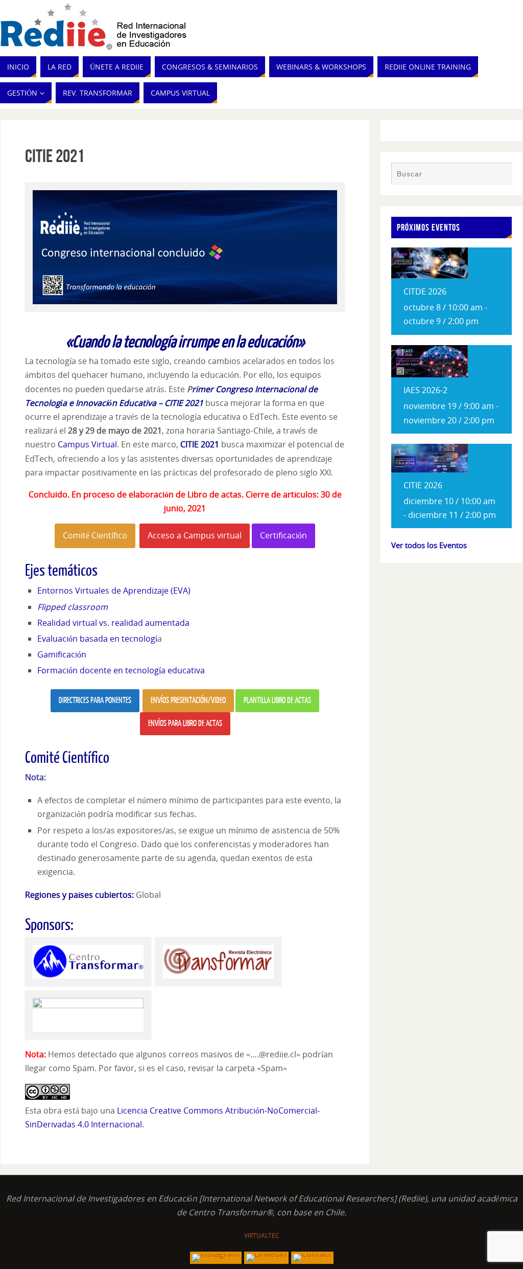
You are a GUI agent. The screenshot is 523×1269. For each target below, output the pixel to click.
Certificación (283, 535)
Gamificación (61, 654)
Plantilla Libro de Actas (277, 700)
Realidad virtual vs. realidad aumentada (113, 622)
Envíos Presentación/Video (188, 700)
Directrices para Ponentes (95, 700)
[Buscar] (499, 175)
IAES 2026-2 (425, 390)
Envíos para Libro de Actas (185, 723)
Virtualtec (261, 1235)
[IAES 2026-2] (429, 374)
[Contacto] (312, 1258)
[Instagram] (216, 1258)
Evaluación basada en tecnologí (97, 638)
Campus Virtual (87, 444)
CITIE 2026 (422, 485)
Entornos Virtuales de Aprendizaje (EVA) (114, 590)
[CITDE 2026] (429, 275)
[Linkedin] (266, 1258)
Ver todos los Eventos (429, 545)
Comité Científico (95, 535)
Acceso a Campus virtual (195, 535)
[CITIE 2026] (429, 469)
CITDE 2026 (424, 291)
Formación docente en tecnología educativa (121, 670)
